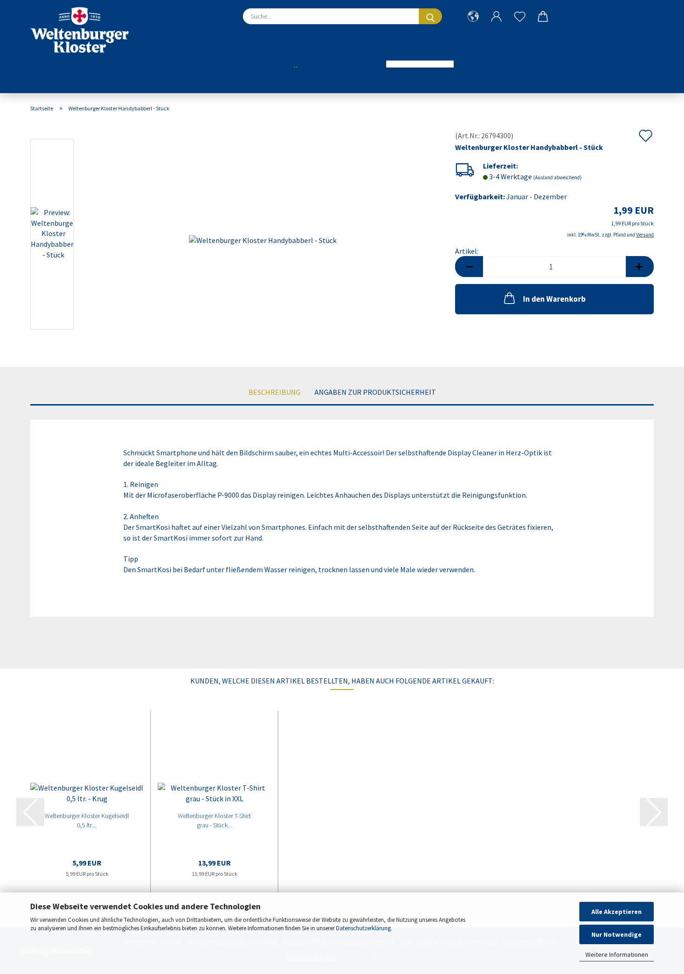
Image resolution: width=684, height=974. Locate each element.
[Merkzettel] (519, 23)
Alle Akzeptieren (616, 911)
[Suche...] (430, 16)
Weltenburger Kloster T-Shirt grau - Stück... (214, 820)
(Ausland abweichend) (557, 177)
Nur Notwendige (616, 934)
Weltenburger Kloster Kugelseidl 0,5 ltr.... (87, 820)
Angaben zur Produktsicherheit (375, 392)
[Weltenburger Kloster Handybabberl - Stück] (262, 235)
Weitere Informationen (616, 954)
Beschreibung (274, 392)
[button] (473, 23)
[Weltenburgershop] (83, 30)
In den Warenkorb (554, 299)
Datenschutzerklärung (363, 928)
